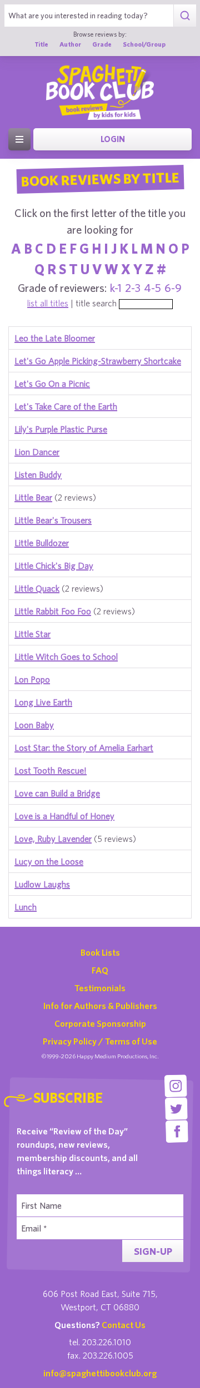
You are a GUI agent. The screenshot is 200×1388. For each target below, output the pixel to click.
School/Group (144, 44)
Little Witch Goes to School (66, 657)
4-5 (152, 287)
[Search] (184, 15)
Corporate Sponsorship (100, 1023)
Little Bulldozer (41, 543)
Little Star (32, 634)
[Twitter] (176, 1108)
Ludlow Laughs (42, 884)
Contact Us (124, 1325)
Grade (102, 44)
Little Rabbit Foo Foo (52, 611)
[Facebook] (177, 1131)
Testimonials (100, 988)
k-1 (116, 287)
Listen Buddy (38, 475)
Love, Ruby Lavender (53, 839)
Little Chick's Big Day (53, 566)
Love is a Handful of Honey (64, 816)
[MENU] (19, 139)
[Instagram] (175, 1085)
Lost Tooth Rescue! (50, 770)
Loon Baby (34, 725)
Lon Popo (32, 679)
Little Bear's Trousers (53, 520)
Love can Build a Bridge (57, 793)
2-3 (133, 287)
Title (41, 44)
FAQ (100, 970)
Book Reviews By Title (100, 179)
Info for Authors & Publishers (100, 1006)
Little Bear (33, 497)
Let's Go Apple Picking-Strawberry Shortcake (97, 361)
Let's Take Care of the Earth (65, 406)
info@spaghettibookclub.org (100, 1373)
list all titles (47, 303)
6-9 (173, 287)
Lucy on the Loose (48, 861)
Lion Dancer (36, 452)
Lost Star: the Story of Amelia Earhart (83, 748)
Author (70, 44)
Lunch (25, 907)
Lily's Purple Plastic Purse (60, 429)
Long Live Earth (43, 702)
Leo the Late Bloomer (54, 338)
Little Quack (36, 588)
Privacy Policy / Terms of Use (100, 1041)
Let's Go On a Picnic (52, 383)
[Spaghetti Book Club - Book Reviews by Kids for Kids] (100, 92)
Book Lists (100, 952)
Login (113, 139)
